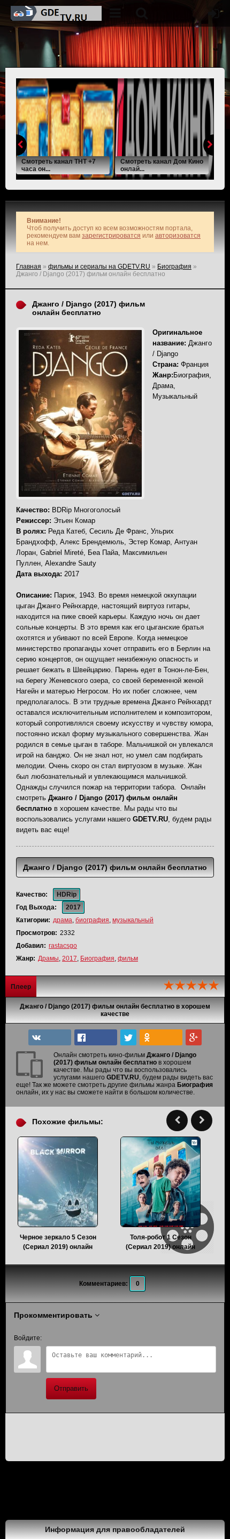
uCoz (52, 1504)
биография (92, 920)
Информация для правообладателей (115, 1529)
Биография (174, 266)
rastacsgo (63, 945)
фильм (128, 958)
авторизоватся (178, 235)
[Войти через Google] (124, 1338)
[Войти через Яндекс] (106, 1338)
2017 (69, 958)
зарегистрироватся (111, 235)
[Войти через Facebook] (88, 1338)
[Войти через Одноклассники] (142, 1338)
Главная (28, 266)
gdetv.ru (56, 13)
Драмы (48, 958)
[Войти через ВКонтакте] (70, 1338)
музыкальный (133, 920)
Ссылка (23, 1488)
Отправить (71, 1388)
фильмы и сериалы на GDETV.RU (99, 266)
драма (62, 920)
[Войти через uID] (51, 1338)
